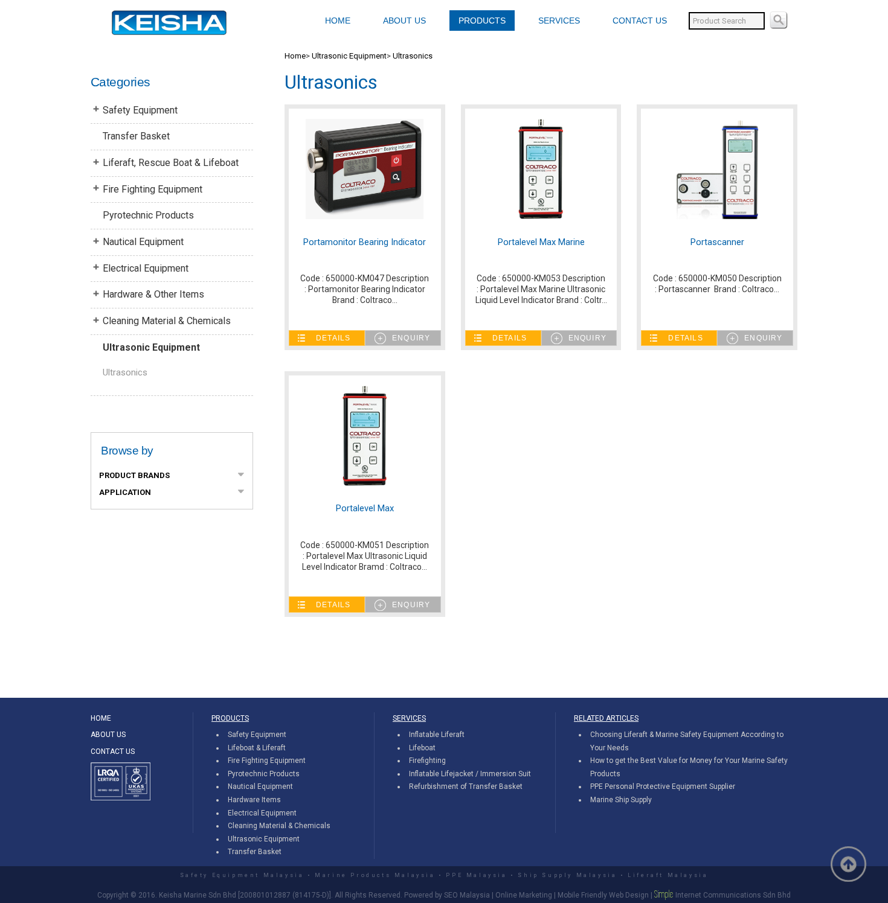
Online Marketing (523, 895)
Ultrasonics (125, 372)
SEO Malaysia (467, 895)
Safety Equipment (140, 110)
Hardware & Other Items (153, 294)
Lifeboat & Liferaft (257, 748)
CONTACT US (640, 20)
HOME (337, 20)
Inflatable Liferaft (437, 734)
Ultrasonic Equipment (151, 347)
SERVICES (559, 20)
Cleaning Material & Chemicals (167, 321)
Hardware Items (254, 800)
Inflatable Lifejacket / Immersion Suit (470, 774)
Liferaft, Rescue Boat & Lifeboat (171, 162)
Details (333, 338)
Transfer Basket (136, 136)
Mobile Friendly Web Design (603, 895)
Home (295, 55)
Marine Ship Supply (621, 800)
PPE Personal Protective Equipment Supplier (662, 786)
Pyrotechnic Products (148, 215)
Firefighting (427, 760)
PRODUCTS (482, 20)
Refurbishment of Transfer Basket (466, 786)
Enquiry (411, 338)
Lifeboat (422, 748)
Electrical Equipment (145, 268)
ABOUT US (404, 20)
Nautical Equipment (143, 241)
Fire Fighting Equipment (152, 189)
